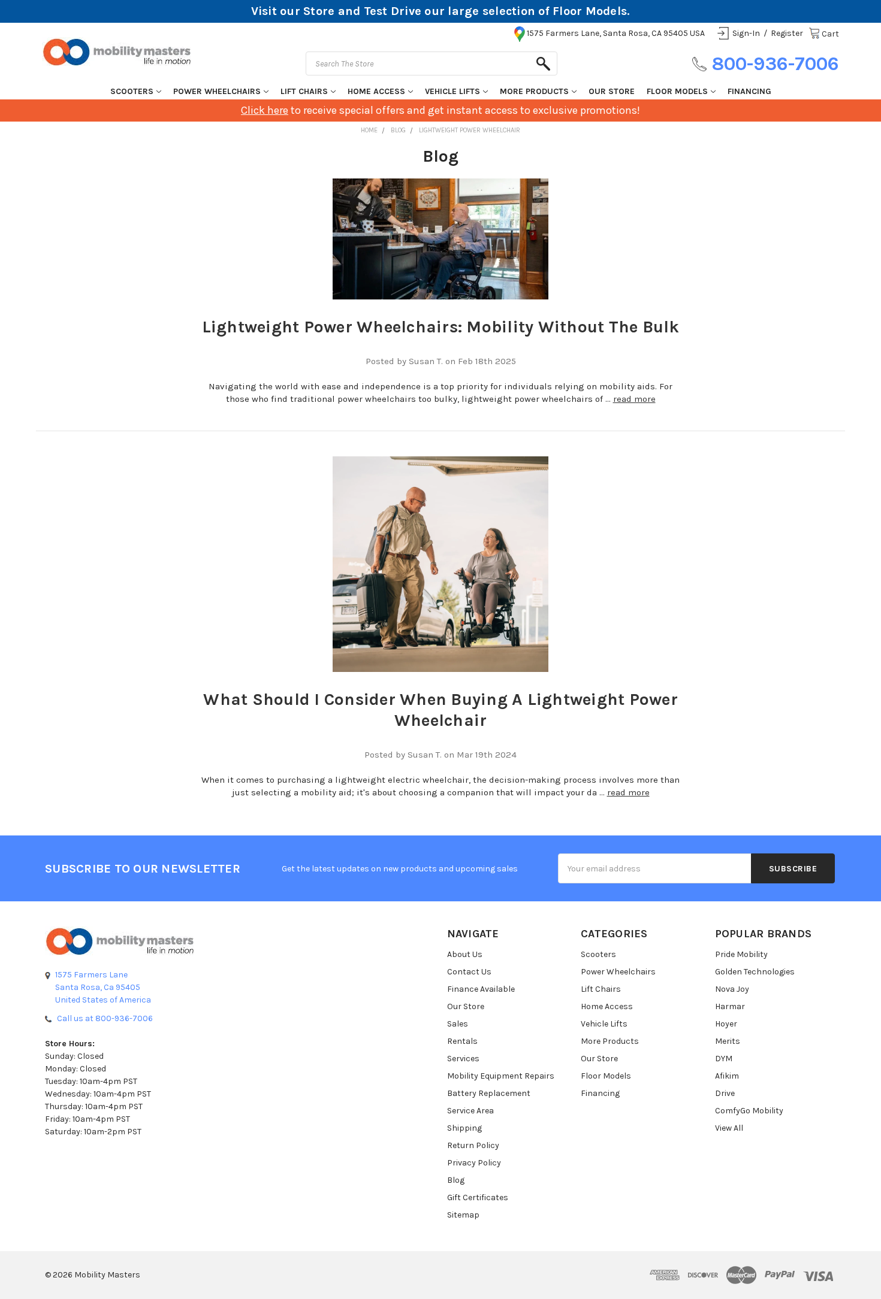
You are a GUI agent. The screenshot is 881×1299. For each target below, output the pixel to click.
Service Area (470, 1111)
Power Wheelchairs (217, 91)
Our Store (612, 91)
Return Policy (473, 1145)
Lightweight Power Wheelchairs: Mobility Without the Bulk (441, 327)
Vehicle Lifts (452, 91)
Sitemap (463, 1215)
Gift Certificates (477, 1197)
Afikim (727, 1076)
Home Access (376, 91)
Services (463, 1058)
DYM (723, 1058)
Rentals (462, 1041)
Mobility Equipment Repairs (500, 1076)
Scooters (131, 91)
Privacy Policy (474, 1163)
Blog (455, 1180)
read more (634, 398)
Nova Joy (732, 989)
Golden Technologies (755, 972)
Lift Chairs (304, 91)
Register (787, 33)
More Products (534, 91)
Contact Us (469, 972)
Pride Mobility (741, 954)
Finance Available (481, 989)
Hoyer (726, 1024)
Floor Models (677, 91)
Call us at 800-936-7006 (105, 1018)
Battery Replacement (488, 1093)
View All (729, 1128)
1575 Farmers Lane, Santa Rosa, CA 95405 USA (616, 33)
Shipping (464, 1128)
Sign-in (746, 33)
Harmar (730, 1006)
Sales (457, 1024)
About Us (464, 954)
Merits (727, 1041)
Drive (725, 1093)
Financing (749, 91)
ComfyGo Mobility (749, 1111)
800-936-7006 (775, 64)
